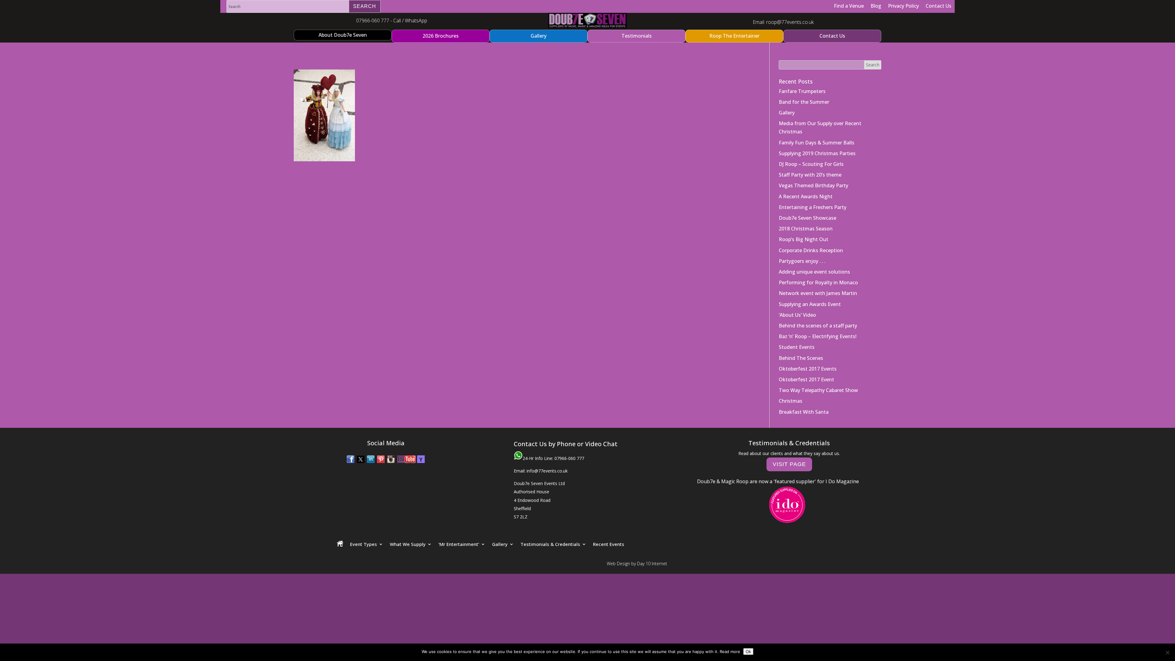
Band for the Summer (804, 102)
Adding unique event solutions (814, 271)
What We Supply (408, 544)
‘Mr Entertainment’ (458, 544)
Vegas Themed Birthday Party (813, 185)
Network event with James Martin (818, 293)
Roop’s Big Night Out (803, 239)
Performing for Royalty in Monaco (818, 282)
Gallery (787, 112)
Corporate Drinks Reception (811, 250)
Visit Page (789, 464)
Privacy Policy (903, 5)
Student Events (797, 347)
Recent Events (608, 544)
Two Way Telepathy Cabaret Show (818, 390)
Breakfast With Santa (804, 412)
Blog (876, 5)
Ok (748, 651)
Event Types (363, 544)
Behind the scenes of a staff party (818, 325)
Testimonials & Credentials (550, 544)
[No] (1167, 652)
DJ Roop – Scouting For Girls (811, 164)
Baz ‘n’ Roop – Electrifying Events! (817, 336)
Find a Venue (849, 5)
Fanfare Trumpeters (802, 91)
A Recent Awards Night (806, 196)
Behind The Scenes (801, 358)
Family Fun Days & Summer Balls (816, 142)
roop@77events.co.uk (790, 22)
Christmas (790, 401)
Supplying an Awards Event (810, 304)
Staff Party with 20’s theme (810, 174)
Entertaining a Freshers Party (812, 207)
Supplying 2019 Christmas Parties (817, 153)
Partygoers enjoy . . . (802, 261)
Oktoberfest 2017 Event (806, 379)
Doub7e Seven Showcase (807, 218)
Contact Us (938, 5)
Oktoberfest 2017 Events (808, 368)
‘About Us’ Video (797, 315)
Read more (730, 651)
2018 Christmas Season (806, 228)
